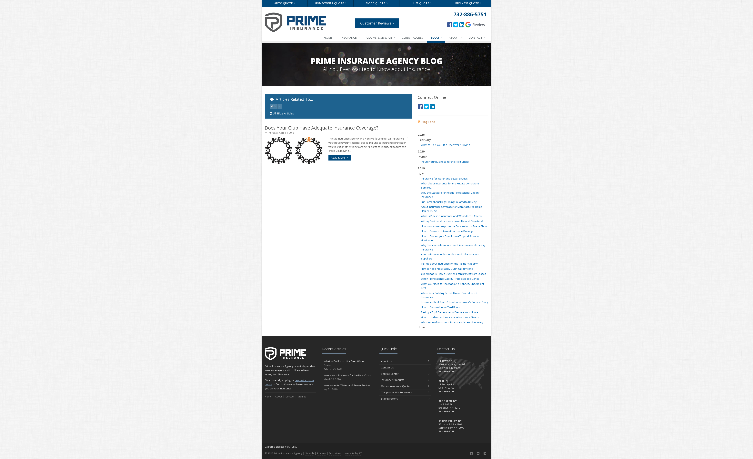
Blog (436, 37)
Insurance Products (392, 380)
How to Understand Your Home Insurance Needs (450, 317)
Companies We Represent (396, 392)
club (273, 106)
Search (309, 453)
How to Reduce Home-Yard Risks (440, 307)
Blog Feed (428, 122)
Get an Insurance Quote (395, 386)
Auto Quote (284, 3)
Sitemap (301, 396)
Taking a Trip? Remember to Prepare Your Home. (450, 312)
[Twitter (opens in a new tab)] (455, 25)
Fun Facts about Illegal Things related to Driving (449, 202)
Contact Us (387, 367)
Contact (477, 37)
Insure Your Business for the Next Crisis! (445, 161)
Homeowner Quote (330, 3)
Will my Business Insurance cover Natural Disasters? (452, 221)
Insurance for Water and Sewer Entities (444, 178)
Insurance (350, 37)
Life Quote (421, 3)
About (455, 37)
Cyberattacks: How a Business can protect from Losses (453, 274)
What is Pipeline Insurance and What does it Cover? (451, 216)
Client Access (412, 37)
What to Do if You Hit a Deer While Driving (445, 145)
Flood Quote (376, 3)
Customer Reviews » (377, 23)
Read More (338, 157)
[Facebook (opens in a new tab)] (449, 25)
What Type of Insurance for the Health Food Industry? (453, 322)
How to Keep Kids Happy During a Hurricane (447, 268)
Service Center (389, 374)
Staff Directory (389, 398)
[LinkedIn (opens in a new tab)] (461, 25)
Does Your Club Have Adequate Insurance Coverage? (321, 127)
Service (380, 37)
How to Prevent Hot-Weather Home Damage (447, 231)
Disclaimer (335, 453)
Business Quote (467, 3)
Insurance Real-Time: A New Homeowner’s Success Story (454, 302)
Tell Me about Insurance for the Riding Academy (449, 263)
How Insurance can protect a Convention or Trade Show (454, 226)
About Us (386, 361)
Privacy (321, 453)
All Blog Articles (283, 113)
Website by (353, 453)
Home (328, 37)
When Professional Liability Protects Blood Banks (450, 278)
